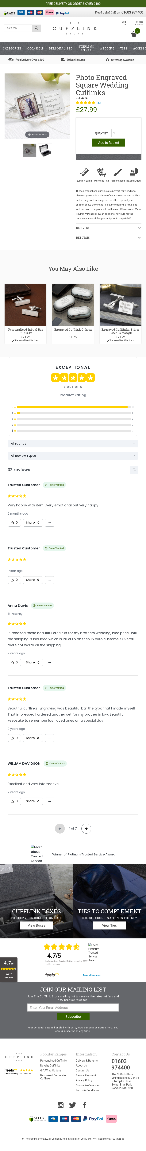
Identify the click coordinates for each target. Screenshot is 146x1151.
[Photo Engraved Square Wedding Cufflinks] (29, 150)
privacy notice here (100, 1027)
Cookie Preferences (88, 1085)
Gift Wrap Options (50, 1070)
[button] (88, 103)
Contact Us (82, 1070)
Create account (138, 23)
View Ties (109, 925)
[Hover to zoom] (37, 106)
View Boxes (36, 925)
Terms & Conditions (87, 1090)
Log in (124, 23)
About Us (81, 1065)
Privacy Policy (84, 1080)
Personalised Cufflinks (53, 1060)
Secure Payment (86, 1075)
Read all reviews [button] (92, 975)
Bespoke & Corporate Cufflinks (53, 1077)
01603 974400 (132, 12)
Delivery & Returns (87, 1060)
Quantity (101, 133)
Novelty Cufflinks (50, 1065)
